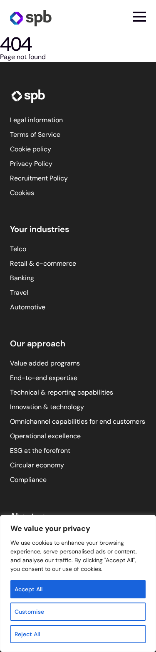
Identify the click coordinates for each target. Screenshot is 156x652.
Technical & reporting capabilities (61, 392)
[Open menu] (139, 17)
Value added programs (45, 363)
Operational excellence (45, 436)
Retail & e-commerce (43, 263)
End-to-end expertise (43, 377)
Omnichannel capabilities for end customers (77, 421)
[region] (78, 583)
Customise (29, 611)
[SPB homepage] (31, 17)
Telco (18, 248)
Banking (22, 278)
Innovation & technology (47, 407)
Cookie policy (30, 149)
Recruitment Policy (39, 178)
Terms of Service (35, 134)
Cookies (22, 192)
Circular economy (37, 465)
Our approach (37, 343)
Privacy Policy (31, 163)
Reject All (27, 634)
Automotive (27, 307)
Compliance (28, 479)
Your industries (39, 229)
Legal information (36, 120)
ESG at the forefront (40, 450)
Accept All (28, 589)
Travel (19, 292)
